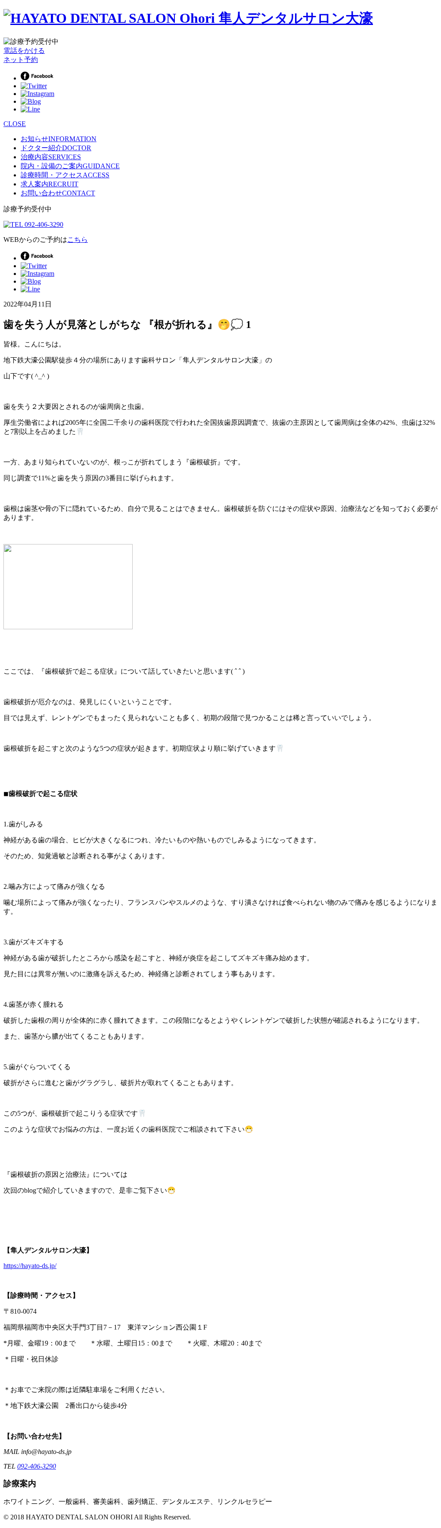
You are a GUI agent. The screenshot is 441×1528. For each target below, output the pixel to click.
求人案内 (49, 184)
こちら (77, 239)
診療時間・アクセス (65, 175)
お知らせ (58, 138)
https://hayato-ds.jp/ (29, 1265)
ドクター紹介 (56, 148)
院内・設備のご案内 (70, 166)
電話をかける (24, 50)
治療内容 (51, 157)
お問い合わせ (58, 193)
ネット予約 (20, 59)
